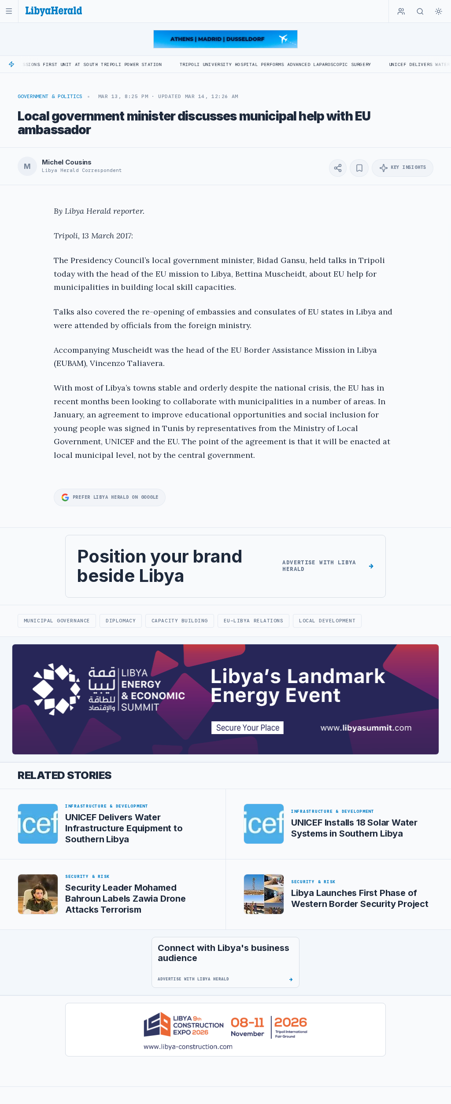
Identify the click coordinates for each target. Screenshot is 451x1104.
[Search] (420, 11)
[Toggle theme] (438, 11)
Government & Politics (50, 96)
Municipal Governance (57, 621)
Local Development (327, 621)
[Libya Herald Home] (53, 11)
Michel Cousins (67, 162)
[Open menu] (9, 11)
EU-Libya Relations (254, 621)
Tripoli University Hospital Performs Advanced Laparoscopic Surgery (249, 64)
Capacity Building (180, 621)
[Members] (401, 11)
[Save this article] (359, 168)
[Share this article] (338, 168)
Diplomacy (121, 621)
